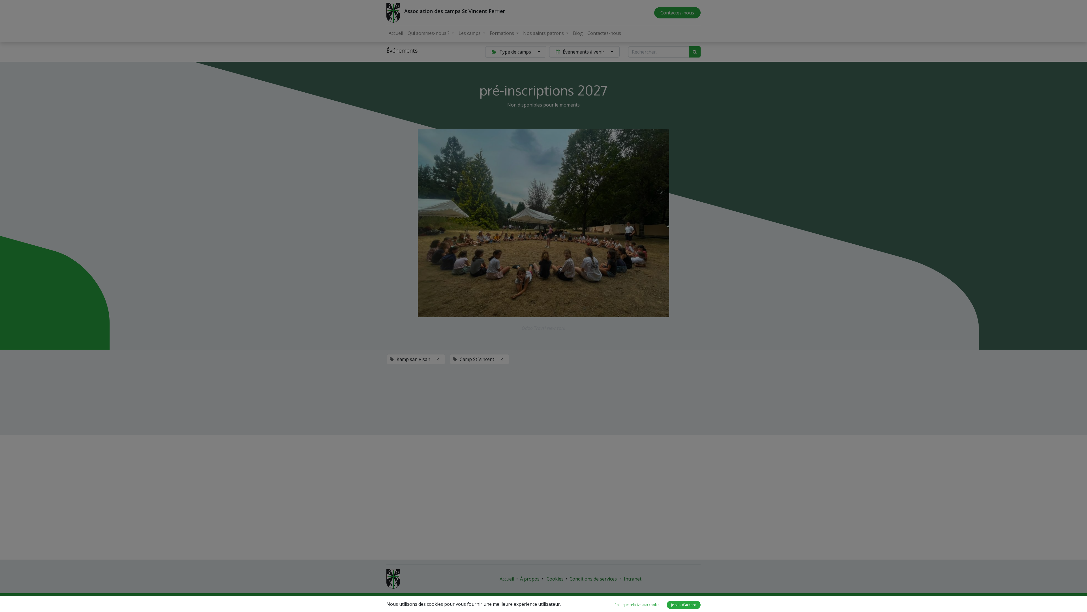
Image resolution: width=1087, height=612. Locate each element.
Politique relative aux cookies (638, 604)
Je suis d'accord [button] (683, 604)
